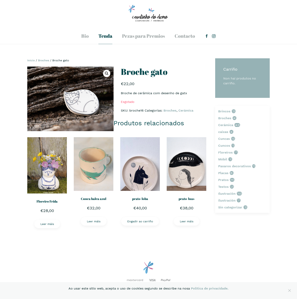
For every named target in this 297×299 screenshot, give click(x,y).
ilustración (227, 200)
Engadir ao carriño (140, 221)
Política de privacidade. (210, 288)
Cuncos (224, 145)
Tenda (105, 36)
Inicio (31, 60)
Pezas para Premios (143, 36)
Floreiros (225, 152)
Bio (85, 36)
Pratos (223, 180)
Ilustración (227, 194)
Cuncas (224, 139)
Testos (223, 187)
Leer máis (47, 224)
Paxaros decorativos (234, 166)
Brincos (224, 111)
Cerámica (185, 110)
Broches (43, 60)
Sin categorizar (230, 207)
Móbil (222, 159)
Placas (223, 173)
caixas (223, 132)
